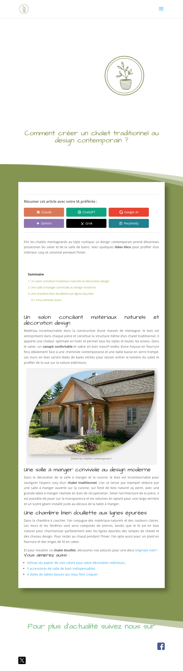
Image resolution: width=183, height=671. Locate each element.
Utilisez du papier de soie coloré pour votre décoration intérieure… (77, 563)
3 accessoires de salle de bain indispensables (61, 568)
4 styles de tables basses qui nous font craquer (62, 574)
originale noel (145, 550)
